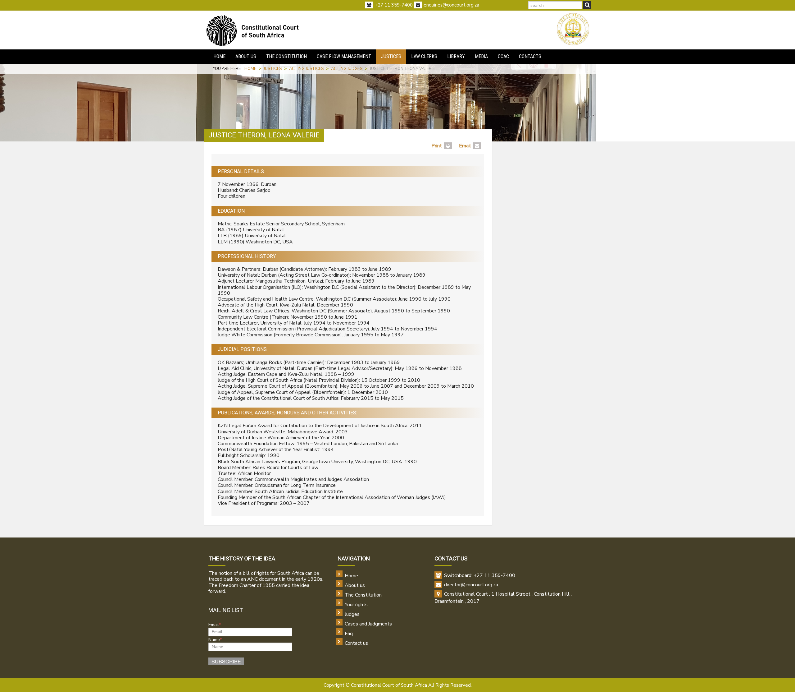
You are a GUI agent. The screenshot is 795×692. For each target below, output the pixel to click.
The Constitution (363, 595)
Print (436, 145)
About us (355, 585)
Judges (352, 614)
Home (351, 575)
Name (214, 640)
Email (465, 145)
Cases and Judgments (368, 623)
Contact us (356, 643)
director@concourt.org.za (471, 584)
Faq (349, 633)
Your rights (356, 604)
